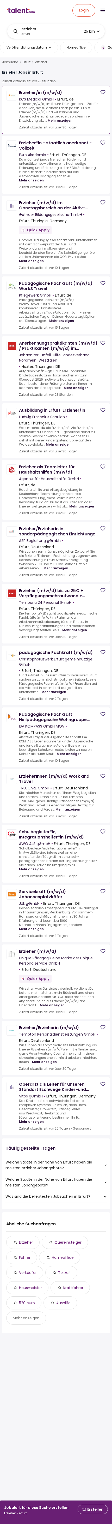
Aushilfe (63, 1303)
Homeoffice (63, 1257)
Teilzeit (64, 1272)
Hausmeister (30, 1287)
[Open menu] (102, 10)
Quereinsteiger (68, 1242)
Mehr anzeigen (60, 120)
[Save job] (102, 92)
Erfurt (26, 62)
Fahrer (24, 1257)
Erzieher (26, 1242)
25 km (89, 31)
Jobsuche (10, 62)
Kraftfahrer (73, 1287)
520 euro (27, 1303)
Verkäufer (28, 1272)
